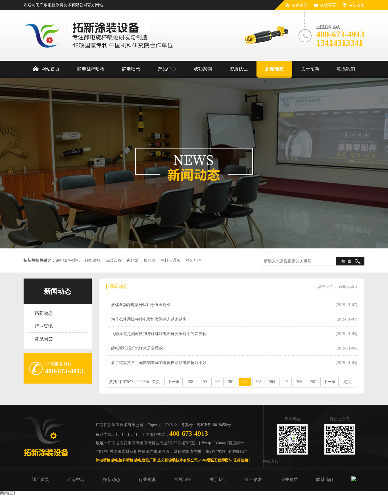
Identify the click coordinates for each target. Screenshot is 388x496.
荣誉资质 (289, 479)
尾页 (347, 382)
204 (272, 382)
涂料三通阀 (170, 260)
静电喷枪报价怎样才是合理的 (137, 348)
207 (313, 382)
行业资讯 (44, 326)
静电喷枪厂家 (145, 460)
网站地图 (356, 5)
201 (231, 382)
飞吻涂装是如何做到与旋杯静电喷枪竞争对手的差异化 (158, 334)
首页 (156, 382)
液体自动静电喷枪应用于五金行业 (141, 305)
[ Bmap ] (206, 443)
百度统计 (236, 443)
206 (299, 382)
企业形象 (253, 479)
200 (217, 382)
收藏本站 (300, 5)
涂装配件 (193, 260)
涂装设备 (114, 260)
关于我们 (218, 479)
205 (286, 382)
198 (190, 382)
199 (204, 382)
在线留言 (328, 5)
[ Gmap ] (221, 443)
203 (258, 382)
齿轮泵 (133, 260)
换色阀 (150, 260)
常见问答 (44, 338)
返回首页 (40, 479)
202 (245, 382)
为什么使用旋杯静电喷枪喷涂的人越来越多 (149, 319)
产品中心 (76, 479)
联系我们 (324, 479)
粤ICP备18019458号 (214, 425)
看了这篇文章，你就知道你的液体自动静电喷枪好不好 (158, 363)
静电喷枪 (93, 260)
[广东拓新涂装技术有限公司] (46, 458)
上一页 (174, 382)
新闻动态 (57, 291)
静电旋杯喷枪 (68, 260)
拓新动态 (44, 313)
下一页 (329, 382)
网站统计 (8, 493)
